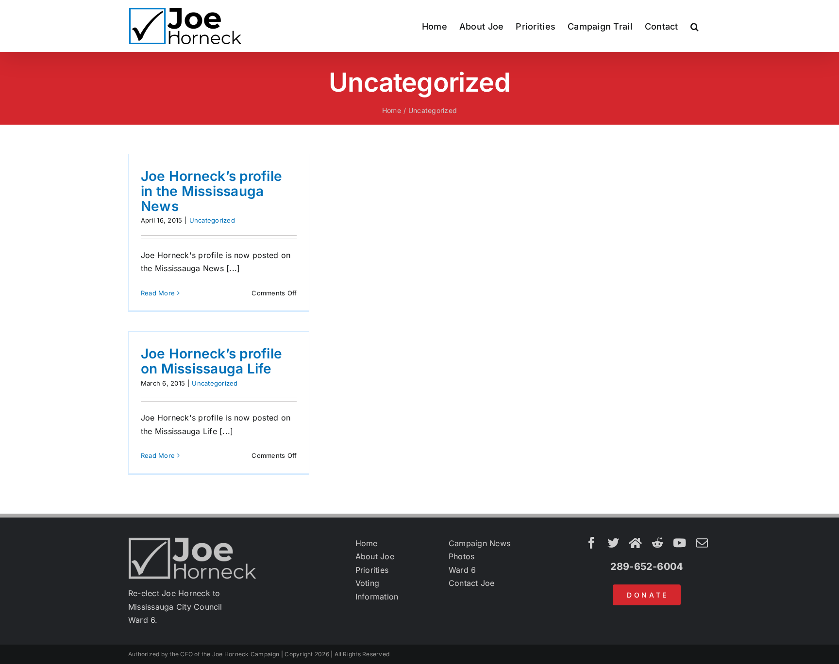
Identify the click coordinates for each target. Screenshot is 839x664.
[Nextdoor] (635, 543)
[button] (694, 26)
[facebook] (591, 543)
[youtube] (679, 543)
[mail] (702, 543)
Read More (158, 293)
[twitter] (613, 543)
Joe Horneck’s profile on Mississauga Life (211, 361)
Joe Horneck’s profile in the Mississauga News (211, 191)
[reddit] (657, 543)
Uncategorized (212, 220)
